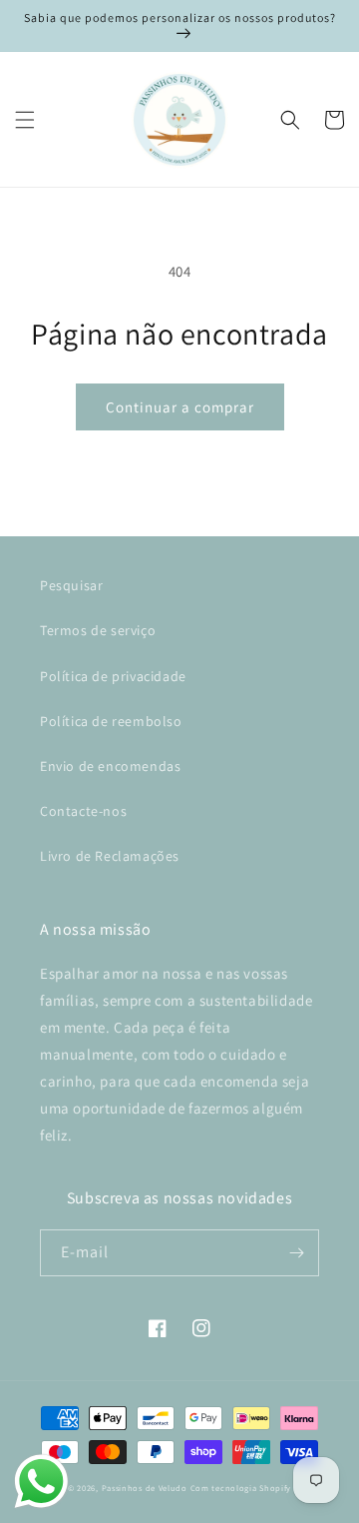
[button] (25, 120)
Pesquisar (71, 585)
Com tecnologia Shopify (240, 1487)
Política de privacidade (113, 676)
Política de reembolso (111, 721)
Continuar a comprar (180, 406)
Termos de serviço (98, 630)
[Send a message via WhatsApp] (41, 1481)
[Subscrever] (296, 1252)
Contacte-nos (83, 811)
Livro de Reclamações (110, 856)
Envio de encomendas (110, 766)
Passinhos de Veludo (144, 1487)
